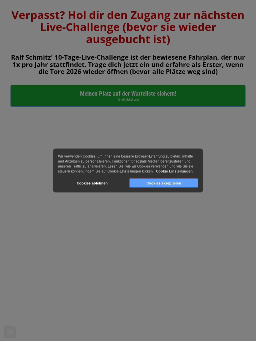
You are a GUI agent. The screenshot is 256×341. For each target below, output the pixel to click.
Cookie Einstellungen (174, 171)
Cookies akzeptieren (163, 182)
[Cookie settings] (10, 332)
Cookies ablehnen (92, 182)
